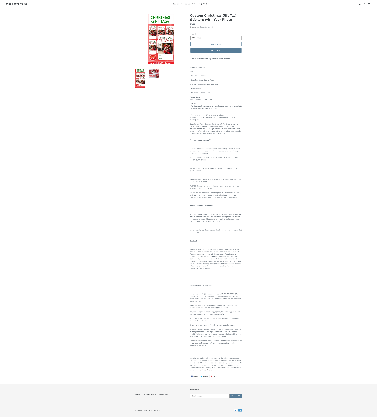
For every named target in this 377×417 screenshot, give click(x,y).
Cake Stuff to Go (16, 4)
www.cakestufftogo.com (206, 370)
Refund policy (164, 394)
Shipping (193, 27)
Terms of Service (149, 394)
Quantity (193, 34)
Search (137, 394)
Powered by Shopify (157, 410)
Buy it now (216, 50)
